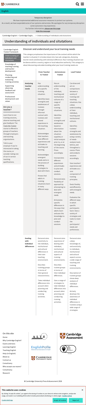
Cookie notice (67, 396)
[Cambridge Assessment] (71, 343)
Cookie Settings (7, 400)
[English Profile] (41, 354)
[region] (43, 395)
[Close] (82, 389)
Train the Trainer (9, 126)
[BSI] (68, 358)
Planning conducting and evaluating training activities (12, 78)
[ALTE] (39, 344)
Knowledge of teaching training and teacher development (12, 67)
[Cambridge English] (10, 5)
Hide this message (43, 31)
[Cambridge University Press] (41, 364)
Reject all (76, 400)
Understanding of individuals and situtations (12, 58)
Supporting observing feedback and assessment (10, 89)
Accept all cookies (60, 400)
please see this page (52, 28)
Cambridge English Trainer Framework (11, 50)
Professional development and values (12, 98)
